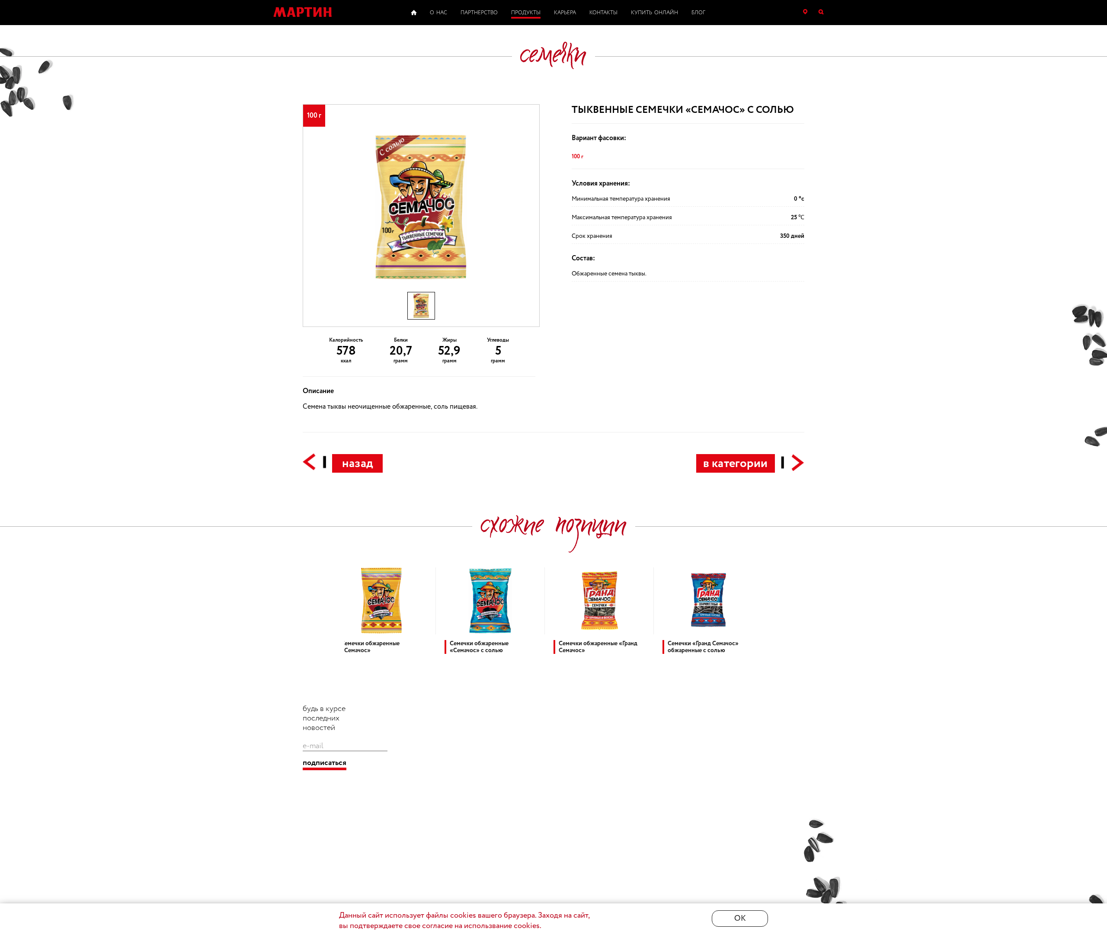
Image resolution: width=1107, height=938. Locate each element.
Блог (698, 12)
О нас (438, 12)
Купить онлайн (654, 12)
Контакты (603, 12)
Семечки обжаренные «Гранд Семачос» (598, 647)
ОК (740, 918)
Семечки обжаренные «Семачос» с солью (479, 647)
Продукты (526, 12)
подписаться (324, 763)
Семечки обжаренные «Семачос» (370, 647)
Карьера (565, 12)
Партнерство (479, 12)
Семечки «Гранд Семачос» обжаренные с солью (703, 647)
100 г (577, 156)
